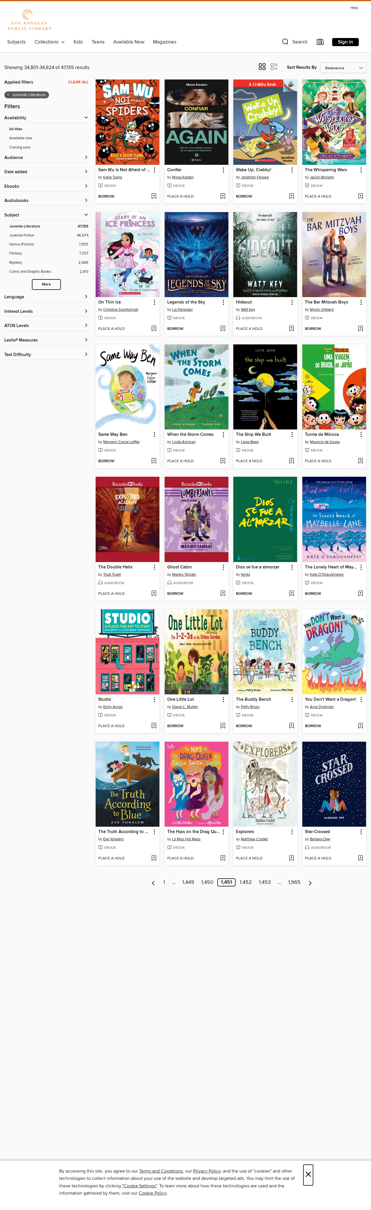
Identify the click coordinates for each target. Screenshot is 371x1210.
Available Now (128, 42)
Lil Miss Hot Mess (186, 839)
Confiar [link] (174, 170)
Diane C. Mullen (185, 707)
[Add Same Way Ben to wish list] (153, 461)
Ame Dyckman (322, 707)
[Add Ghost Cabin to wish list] (222, 594)
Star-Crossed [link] (317, 832)
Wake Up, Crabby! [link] (253, 170)
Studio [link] (104, 699)
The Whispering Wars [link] (326, 170)
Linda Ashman (184, 442)
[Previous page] (153, 882)
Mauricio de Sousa (325, 442)
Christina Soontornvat (120, 309)
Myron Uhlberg (322, 309)
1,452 (246, 882)
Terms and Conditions (161, 1171)
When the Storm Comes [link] (190, 434)
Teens (98, 42)
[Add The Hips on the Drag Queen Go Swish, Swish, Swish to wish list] (222, 858)
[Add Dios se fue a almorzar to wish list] (291, 594)
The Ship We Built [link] (253, 434)
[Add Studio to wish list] (153, 726)
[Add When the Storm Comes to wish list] (222, 461)
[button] (294, 43)
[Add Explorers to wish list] (291, 858)
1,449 (188, 882)
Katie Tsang (112, 177)
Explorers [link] (245, 832)
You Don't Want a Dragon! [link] (330, 699)
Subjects (16, 42)
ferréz (245, 574)
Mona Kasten (183, 177)
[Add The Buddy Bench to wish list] (291, 726)
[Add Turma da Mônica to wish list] (360, 461)
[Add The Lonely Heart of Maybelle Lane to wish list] (360, 594)
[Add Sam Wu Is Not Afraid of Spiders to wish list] (153, 197)
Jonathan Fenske (255, 177)
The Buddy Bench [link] (253, 699)
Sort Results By (302, 67)
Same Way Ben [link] (113, 434)
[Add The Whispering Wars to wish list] (360, 197)
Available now (20, 138)
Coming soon (20, 147)
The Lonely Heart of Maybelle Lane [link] (331, 567)
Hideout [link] (244, 302)
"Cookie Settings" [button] (139, 1186)
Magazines (165, 42)
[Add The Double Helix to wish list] (153, 594)
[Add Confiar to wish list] (222, 197)
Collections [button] (47, 42)
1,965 (294, 882)
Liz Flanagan (182, 309)
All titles (15, 129)
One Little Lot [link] (180, 699)
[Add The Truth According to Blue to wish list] (153, 858)
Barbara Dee (320, 839)
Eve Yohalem (113, 839)
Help (354, 8)
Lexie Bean (250, 442)
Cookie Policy (152, 1193)
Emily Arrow (113, 707)
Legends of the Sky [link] (186, 302)
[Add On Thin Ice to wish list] (153, 329)
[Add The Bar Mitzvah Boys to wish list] (360, 329)
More (46, 284)
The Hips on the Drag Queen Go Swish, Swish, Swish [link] (193, 832)
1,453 (265, 882)
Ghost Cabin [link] (179, 567)
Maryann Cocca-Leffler (121, 442)
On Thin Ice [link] (109, 302)
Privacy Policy (207, 1171)
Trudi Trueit (112, 574)
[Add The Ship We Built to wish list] (291, 461)
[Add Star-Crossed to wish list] (360, 858)
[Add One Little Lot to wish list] (222, 726)
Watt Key (248, 309)
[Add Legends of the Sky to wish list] (222, 329)
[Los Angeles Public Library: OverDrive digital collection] (29, 20)
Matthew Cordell (254, 839)
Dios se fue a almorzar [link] (257, 567)
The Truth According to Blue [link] (124, 832)
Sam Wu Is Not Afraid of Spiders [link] (124, 170)
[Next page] (310, 882)
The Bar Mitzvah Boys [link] (326, 302)
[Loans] (320, 43)
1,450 (207, 882)
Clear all (78, 82)
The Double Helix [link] (115, 567)
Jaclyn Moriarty (322, 177)
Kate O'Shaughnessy (327, 574)
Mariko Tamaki (184, 574)
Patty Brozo (250, 707)
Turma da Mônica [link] (322, 434)
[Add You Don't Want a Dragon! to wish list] (360, 726)
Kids (78, 42)
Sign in (345, 42)
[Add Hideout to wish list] (291, 329)
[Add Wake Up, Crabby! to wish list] (291, 197)
